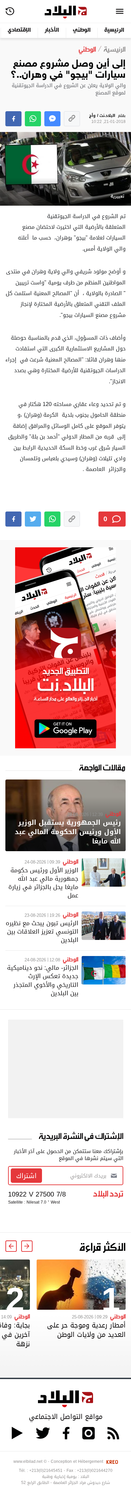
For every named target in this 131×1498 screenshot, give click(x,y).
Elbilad (66, 12)
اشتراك (26, 1176)
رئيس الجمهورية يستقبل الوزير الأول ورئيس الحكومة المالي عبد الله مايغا (68, 832)
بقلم (107, 119)
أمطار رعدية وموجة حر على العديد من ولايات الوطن (86, 1330)
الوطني (82, 30)
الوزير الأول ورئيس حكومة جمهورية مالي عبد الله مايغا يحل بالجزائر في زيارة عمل (43, 883)
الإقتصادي (19, 30)
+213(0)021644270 (95, 1470)
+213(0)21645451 (45, 1470)
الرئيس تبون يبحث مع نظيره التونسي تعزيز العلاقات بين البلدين (42, 931)
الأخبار (52, 30)
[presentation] (27, 1246)
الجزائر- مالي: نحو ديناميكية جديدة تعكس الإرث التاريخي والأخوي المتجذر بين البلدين (42, 980)
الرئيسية (114, 30)
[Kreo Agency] (111, 1461)
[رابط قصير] (72, 118)
